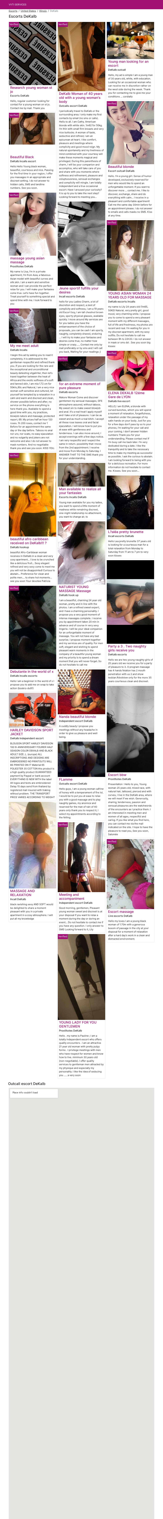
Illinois (43, 10)
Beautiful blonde (121, 167)
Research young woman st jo (31, 90)
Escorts (13, 10)
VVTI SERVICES (17, 4)
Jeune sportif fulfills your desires (79, 290)
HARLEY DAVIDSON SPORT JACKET (31, 732)
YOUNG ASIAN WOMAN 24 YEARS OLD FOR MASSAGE (130, 295)
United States (28, 10)
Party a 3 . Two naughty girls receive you (127, 648)
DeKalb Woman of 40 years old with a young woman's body (80, 98)
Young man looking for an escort (128, 63)
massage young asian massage (27, 260)
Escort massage (121, 912)
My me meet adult (24, 346)
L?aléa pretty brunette (125, 532)
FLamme (65, 779)
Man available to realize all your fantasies (80, 491)
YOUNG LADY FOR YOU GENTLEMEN (77, 1024)
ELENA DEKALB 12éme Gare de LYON (126, 395)
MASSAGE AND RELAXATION (22, 893)
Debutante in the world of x (31, 672)
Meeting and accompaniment (71, 897)
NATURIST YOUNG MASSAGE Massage (75, 589)
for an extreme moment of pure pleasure (79, 386)
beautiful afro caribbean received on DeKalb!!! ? (29, 541)
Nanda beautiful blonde (77, 717)
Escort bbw (117, 775)
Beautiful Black (22, 157)
